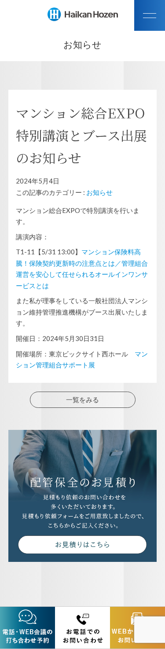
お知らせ (99, 192)
